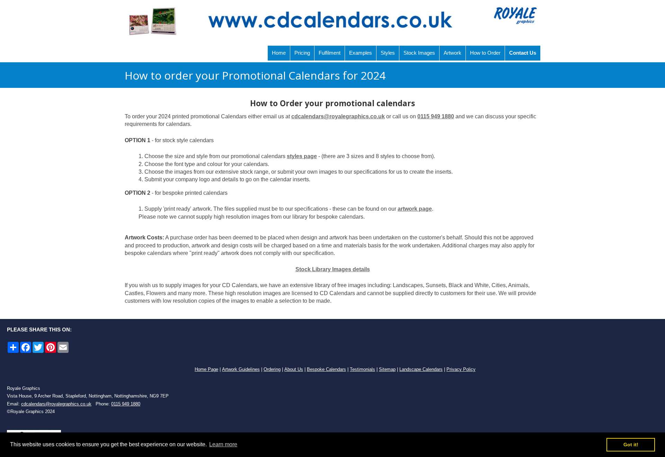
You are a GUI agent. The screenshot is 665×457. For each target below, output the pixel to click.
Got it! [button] (630, 444)
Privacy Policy (461, 369)
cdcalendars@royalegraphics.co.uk (338, 116)
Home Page (206, 369)
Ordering (272, 369)
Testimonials (362, 369)
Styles (388, 53)
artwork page (415, 209)
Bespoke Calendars (326, 369)
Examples (360, 53)
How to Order (485, 53)
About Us (293, 369)
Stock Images (419, 53)
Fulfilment (329, 53)
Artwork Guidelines (241, 369)
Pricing (302, 53)
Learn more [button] (223, 444)
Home (279, 53)
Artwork (452, 53)
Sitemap (387, 369)
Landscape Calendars (421, 369)
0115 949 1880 (435, 116)
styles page (302, 156)
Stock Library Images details (332, 269)
